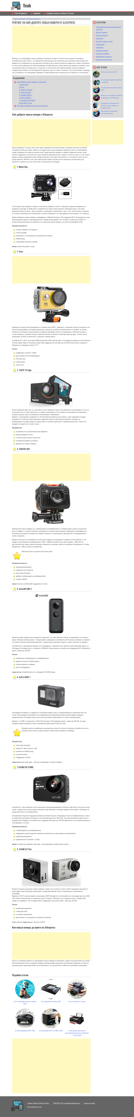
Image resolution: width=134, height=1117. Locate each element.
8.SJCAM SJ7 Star (25, 103)
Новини (36, 13)
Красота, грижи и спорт (104, 41)
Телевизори (100, 44)
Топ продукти (21, 13)
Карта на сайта (89, 1103)
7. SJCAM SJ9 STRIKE (27, 100)
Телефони (99, 47)
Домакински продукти (104, 57)
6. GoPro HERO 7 (25, 98)
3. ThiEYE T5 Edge (25, 90)
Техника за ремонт (102, 53)
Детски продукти (102, 35)
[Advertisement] (51, 39)
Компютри (99, 38)
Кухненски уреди (102, 50)
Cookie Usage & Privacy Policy (60, 13)
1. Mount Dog (23, 84)
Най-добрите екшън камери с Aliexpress (31, 82)
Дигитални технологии (104, 60)
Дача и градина (101, 32)
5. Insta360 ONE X (25, 95)
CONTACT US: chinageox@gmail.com (66, 1103)
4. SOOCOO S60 (25, 92)
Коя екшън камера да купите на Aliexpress (32, 106)
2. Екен (21, 87)
